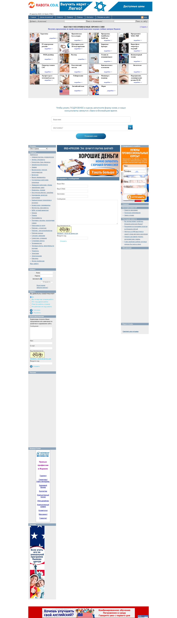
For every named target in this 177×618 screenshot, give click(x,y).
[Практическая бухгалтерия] (78, 38)
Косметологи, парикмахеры (41, 205)
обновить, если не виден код (67, 233)
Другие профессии (38, 261)
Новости (60, 17)
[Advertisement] (43, 410)
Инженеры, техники (38, 190)
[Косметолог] (138, 69)
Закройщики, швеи (38, 187)
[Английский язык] (78, 88)
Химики (34, 167)
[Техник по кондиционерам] (108, 59)
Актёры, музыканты (38, 160)
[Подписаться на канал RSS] (142, 17)
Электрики (35, 253)
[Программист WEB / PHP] (137, 38)
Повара (34, 215)
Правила (70, 17)
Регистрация (41, 285)
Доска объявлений (46, 17)
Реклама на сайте (103, 17)
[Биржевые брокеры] (108, 48)
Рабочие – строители (39, 228)
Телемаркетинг (37, 243)
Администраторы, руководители (43, 157)
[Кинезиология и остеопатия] (108, 69)
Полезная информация (132, 213)
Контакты (90, 17)
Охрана (34, 213)
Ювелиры (35, 258)
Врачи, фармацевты (39, 177)
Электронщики (37, 256)
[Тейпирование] (78, 80)
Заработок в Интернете (40, 165)
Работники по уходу (38, 225)
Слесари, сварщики (38, 236)
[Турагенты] (45, 38)
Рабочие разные (37, 233)
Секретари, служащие (39, 238)
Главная (33, 17)
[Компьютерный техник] (137, 59)
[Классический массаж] (78, 69)
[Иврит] (104, 90)
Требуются (34, 155)
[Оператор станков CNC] (48, 69)
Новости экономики (131, 210)
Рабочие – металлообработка (42, 230)
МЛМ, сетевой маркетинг (40, 210)
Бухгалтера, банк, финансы (41, 162)
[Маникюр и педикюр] (108, 80)
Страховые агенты (38, 241)
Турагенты (35, 251)
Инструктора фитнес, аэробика (42, 192)
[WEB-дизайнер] (49, 57)
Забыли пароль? (42, 287)
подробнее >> (54, 38)
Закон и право (129, 215)
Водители (35, 175)
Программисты (37, 218)
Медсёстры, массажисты (40, 208)
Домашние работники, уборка (42, 185)
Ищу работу (34, 264)
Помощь (80, 17)
